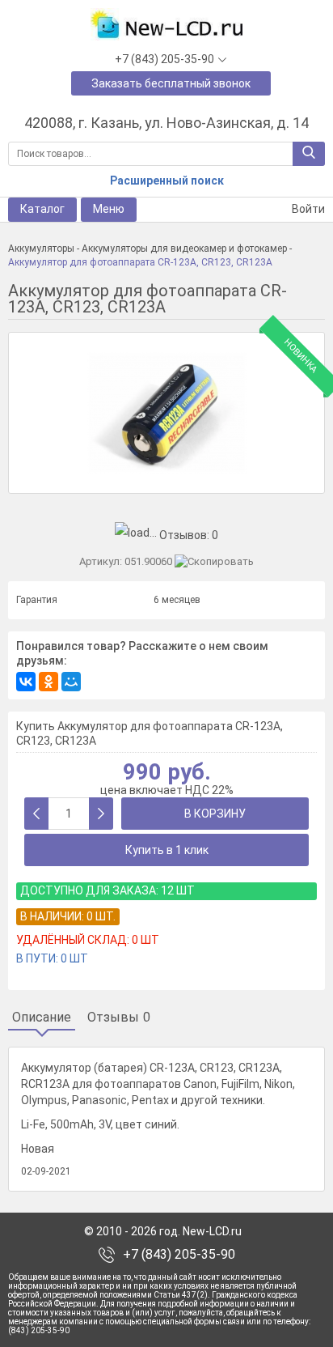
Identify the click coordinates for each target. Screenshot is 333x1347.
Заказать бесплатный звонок (171, 83)
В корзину (215, 813)
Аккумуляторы (41, 248)
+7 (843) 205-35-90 (179, 1254)
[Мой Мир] (71, 681)
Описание (41, 1017)
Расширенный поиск (167, 180)
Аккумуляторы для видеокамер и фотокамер (184, 248)
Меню (108, 208)
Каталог (42, 208)
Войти (307, 208)
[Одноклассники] (48, 681)
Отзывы (118, 1017)
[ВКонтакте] (26, 681)
